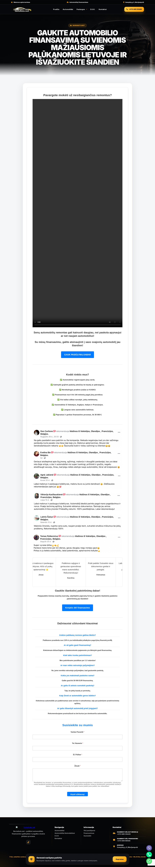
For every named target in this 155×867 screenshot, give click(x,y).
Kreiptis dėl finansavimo (77, 608)
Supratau (120, 859)
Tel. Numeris (77, 743)
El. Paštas (77, 755)
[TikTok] (28, 842)
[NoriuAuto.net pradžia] (28, 827)
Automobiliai (68, 9)
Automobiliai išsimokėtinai (65, 833)
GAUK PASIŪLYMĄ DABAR (77, 354)
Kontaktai (102, 9)
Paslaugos (81, 9)
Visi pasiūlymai (89, 830)
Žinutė (77, 766)
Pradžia (56, 9)
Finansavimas (89, 833)
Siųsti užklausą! (77, 794)
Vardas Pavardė (77, 732)
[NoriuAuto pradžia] (22, 9)
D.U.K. (92, 9)
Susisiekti (87, 836)
